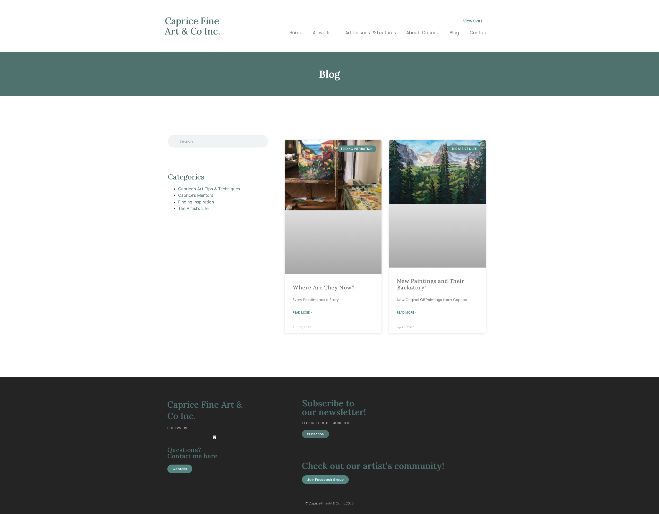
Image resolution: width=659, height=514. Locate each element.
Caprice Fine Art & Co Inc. (192, 26)
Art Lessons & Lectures (370, 33)
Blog (454, 33)
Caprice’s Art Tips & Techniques (209, 188)
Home (295, 33)
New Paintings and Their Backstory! (430, 284)
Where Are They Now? (323, 287)
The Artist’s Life (193, 208)
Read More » (302, 312)
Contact (479, 33)
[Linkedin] (172, 437)
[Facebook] (182, 437)
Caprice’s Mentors (195, 195)
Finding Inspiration (196, 201)
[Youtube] (193, 437)
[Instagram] (203, 437)
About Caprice (422, 33)
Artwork (321, 33)
